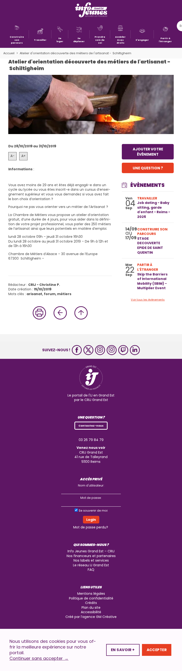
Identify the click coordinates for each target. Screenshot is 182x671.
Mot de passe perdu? (90, 527)
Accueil (8, 53)
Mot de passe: (91, 498)
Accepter (157, 649)
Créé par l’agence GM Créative (91, 616)
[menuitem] (17, 34)
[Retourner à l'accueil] (91, 10)
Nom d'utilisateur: (91, 485)
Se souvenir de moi (93, 511)
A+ (23, 155)
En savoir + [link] (123, 649)
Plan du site (91, 607)
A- (12, 155)
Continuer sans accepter (38, 658)
